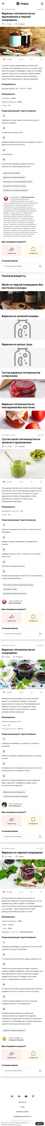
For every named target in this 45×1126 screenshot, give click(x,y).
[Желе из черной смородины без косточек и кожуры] (22, 300)
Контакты (22, 1102)
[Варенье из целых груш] (22, 357)
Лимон (4, 925)
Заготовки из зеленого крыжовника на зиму (18, 585)
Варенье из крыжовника (11, 173)
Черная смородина (9, 102)
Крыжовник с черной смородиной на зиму (17, 182)
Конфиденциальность (22, 1116)
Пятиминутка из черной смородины (15, 190)
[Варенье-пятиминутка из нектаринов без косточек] (22, 420)
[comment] (40, 266)
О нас (22, 1107)
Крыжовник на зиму (10, 589)
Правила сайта (22, 1111)
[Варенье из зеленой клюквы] (22, 328)
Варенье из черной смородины (14, 177)
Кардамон (6, 932)
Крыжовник (6, 98)
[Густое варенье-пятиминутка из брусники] (22, 388)
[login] (42, 3)
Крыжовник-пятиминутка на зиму (14, 186)
